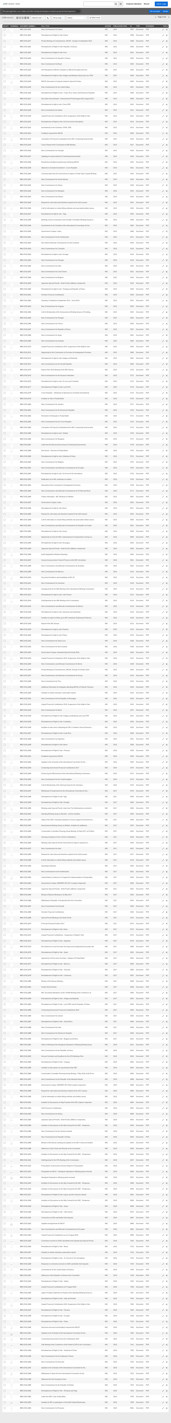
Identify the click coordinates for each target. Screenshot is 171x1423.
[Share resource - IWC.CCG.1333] (167, 1287)
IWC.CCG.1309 (25, 1148)
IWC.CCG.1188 (25, 450)
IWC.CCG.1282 (25, 993)
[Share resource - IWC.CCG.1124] (167, 81)
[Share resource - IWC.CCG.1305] (167, 1125)
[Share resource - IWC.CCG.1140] (167, 174)
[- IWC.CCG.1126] (163, 93)
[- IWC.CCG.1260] (163, 866)
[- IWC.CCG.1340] (163, 1327)
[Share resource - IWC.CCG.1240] (167, 750)
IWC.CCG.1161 (25, 295)
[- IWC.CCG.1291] (163, 1045)
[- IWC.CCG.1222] (163, 647)
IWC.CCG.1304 (25, 1119)
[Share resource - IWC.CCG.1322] (167, 1223)
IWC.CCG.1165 (25, 318)
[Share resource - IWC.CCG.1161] (167, 295)
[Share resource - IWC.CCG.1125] (167, 87)
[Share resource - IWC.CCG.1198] (167, 508)
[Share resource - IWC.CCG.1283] (167, 998)
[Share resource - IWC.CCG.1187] (167, 445)
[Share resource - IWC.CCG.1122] (167, 70)
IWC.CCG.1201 (25, 525)
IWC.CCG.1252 (25, 820)
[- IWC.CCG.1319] (163, 1206)
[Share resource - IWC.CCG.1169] (167, 341)
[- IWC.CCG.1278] (163, 970)
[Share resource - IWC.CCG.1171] (167, 352)
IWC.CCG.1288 (25, 1027)
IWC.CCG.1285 (25, 1010)
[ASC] (48, 17)
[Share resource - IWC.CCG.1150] (167, 231)
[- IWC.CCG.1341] (163, 1333)
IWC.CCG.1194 (25, 485)
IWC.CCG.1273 (25, 941)
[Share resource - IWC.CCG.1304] (167, 1120)
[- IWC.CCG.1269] (163, 918)
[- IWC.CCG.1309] (163, 1148)
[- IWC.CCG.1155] (163, 260)
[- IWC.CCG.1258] (163, 854)
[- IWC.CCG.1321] (163, 1218)
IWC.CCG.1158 (25, 277)
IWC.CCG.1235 (25, 721)
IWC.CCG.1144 (25, 196)
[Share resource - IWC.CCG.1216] (167, 612)
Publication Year (120, 26)
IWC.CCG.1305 (25, 1125)
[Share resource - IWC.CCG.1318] (167, 1200)
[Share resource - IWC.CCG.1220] (167, 635)
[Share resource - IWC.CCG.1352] (167, 1396)
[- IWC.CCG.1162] (163, 300)
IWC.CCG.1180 (25, 404)
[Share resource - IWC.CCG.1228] (167, 681)
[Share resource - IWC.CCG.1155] (167, 260)
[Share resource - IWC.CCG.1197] (167, 502)
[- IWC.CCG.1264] (163, 889)
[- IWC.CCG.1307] (163, 1137)
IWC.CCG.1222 (25, 646)
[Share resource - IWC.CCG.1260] (167, 866)
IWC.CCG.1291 (25, 1045)
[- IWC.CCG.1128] (163, 104)
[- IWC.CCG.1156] (163, 266)
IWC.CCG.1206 (25, 554)
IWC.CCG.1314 (25, 1177)
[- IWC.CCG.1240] (163, 750)
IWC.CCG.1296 (25, 1073)
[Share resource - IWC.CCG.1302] (167, 1108)
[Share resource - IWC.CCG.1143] (167, 191)
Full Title (45, 26)
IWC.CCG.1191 (25, 468)
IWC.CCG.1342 (25, 1339)
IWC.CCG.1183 (25, 422)
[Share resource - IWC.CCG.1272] (167, 935)
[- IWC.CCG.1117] (163, 41)
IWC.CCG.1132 (25, 127)
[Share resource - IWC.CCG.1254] (167, 831)
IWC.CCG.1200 (25, 520)
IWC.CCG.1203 (25, 537)
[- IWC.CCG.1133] (163, 133)
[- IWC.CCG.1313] (163, 1171)
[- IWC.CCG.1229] (163, 687)
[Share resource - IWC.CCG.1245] (167, 779)
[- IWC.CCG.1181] (163, 410)
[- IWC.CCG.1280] (163, 981)
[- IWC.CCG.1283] (163, 998)
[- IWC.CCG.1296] (163, 1073)
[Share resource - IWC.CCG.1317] (167, 1195)
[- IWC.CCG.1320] (163, 1212)
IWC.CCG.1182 (25, 416)
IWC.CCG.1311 (25, 1160)
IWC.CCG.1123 (25, 75)
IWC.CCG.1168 (25, 335)
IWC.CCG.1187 (25, 445)
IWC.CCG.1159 (25, 283)
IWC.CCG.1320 (25, 1212)
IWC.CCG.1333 (25, 1287)
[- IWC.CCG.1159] (163, 283)
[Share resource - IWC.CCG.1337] (167, 1310)
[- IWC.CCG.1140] (163, 174)
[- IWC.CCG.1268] (163, 912)
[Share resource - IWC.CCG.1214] (167, 600)
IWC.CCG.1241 (25, 756)
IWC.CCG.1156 (25, 266)
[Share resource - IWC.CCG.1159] (167, 283)
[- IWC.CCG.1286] (163, 1016)
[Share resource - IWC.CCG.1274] (167, 947)
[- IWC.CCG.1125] (163, 87)
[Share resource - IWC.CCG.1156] (167, 266)
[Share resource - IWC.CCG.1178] (167, 393)
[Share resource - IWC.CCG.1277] (167, 964)
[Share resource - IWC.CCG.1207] (167, 560)
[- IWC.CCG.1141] (163, 179)
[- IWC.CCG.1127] (163, 98)
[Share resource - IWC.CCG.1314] (167, 1177)
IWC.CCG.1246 (25, 785)
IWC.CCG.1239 (25, 744)
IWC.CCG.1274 (25, 946)
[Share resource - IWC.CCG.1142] (167, 185)
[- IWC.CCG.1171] (163, 352)
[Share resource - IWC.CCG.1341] (167, 1333)
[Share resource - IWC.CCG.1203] (167, 537)
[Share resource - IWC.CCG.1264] (167, 889)
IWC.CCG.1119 (25, 52)
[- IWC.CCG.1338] (163, 1316)
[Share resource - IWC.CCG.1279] (167, 975)
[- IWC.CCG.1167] (163, 329)
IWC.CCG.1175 (25, 375)
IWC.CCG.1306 (25, 1131)
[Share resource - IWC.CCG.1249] (167, 802)
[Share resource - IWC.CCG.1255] (167, 837)
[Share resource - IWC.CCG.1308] (167, 1143)
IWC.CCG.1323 (25, 1229)
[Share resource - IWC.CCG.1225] (167, 664)
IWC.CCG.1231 (25, 698)
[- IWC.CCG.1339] (163, 1321)
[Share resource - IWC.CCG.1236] (167, 727)
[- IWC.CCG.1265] (163, 895)
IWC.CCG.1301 (25, 1102)
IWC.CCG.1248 (25, 796)
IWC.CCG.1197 (25, 502)
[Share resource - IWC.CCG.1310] (167, 1154)
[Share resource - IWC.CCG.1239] (167, 745)
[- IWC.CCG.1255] (163, 837)
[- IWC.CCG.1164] (163, 312)
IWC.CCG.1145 (25, 202)
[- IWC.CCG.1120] (163, 58)
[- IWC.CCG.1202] (163, 531)
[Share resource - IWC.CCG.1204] (167, 543)
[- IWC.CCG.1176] (163, 381)
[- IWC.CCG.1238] (163, 739)
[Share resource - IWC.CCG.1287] (167, 1021)
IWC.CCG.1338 (25, 1316)
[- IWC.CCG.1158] (163, 277)
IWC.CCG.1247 (25, 791)
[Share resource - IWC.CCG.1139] (167, 168)
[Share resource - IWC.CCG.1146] (167, 208)
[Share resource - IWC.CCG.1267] (167, 906)
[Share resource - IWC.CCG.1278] (167, 970)
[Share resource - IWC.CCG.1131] (167, 122)
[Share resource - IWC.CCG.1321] (167, 1218)
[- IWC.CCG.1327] (163, 1252)
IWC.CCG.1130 (25, 116)
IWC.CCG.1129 (25, 110)
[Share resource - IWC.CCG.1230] (167, 693)
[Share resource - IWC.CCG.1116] (167, 35)
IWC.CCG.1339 (25, 1321)
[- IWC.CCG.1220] (163, 635)
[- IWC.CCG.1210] (163, 577)
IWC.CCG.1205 (25, 548)
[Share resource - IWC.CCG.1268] (167, 912)
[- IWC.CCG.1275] (163, 952)
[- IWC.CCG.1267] (163, 906)
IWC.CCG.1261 (25, 871)
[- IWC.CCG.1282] (163, 993)
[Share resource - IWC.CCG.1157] (167, 272)
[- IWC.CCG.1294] (163, 1062)
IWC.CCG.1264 (25, 889)
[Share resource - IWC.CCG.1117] (167, 41)
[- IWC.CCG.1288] (163, 1027)
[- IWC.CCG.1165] (163, 318)
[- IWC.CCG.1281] (163, 987)
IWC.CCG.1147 (25, 214)
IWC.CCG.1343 (25, 1344)
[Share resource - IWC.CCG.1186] (167, 439)
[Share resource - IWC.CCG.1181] (167, 410)
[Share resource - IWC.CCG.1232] (167, 704)
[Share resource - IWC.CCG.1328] (167, 1258)
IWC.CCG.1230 (25, 693)
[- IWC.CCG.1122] (163, 70)
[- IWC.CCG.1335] (163, 1298)
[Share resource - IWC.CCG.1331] (167, 1275)
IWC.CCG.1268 (25, 912)
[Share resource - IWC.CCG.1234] (167, 716)
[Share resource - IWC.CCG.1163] (167, 306)
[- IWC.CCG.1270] (163, 923)
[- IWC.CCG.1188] (163, 450)
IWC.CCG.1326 (25, 1246)
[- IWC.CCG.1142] (163, 185)
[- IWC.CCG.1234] (163, 716)
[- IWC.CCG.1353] (163, 1402)
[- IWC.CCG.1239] (163, 745)
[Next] (169, 17)
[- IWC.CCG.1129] (163, 110)
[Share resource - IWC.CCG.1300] (167, 1096)
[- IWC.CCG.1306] (163, 1131)
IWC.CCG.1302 (25, 1108)
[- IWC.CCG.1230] (163, 693)
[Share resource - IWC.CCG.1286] (167, 1016)
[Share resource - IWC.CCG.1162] (167, 300)
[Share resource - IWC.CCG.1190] (167, 462)
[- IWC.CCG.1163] (163, 306)
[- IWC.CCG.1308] (163, 1143)
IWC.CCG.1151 (25, 237)
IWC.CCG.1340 (25, 1327)
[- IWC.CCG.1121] (163, 64)
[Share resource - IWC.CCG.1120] (167, 58)
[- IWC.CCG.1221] (163, 641)
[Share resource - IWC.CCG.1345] (167, 1356)
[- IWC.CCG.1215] (163, 606)
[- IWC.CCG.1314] (163, 1177)
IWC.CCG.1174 (25, 370)
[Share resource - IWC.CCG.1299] (167, 1091)
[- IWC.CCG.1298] (163, 1085)
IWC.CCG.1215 (25, 606)
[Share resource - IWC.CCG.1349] (167, 1379)
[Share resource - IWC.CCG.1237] (167, 733)
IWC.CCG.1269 (25, 918)
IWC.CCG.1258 (25, 854)
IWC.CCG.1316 (25, 1189)
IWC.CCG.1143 (25, 191)
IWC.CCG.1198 (25, 508)
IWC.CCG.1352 (25, 1396)
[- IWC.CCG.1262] (163, 877)
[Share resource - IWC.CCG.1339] (167, 1321)
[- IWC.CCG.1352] (163, 1396)
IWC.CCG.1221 (25, 641)
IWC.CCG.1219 (25, 629)
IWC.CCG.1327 (25, 1252)
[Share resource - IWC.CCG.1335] (167, 1298)
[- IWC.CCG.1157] (163, 272)
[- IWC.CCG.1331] (163, 1275)
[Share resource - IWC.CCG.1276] (167, 958)
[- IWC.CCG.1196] (163, 497)
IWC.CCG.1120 (25, 58)
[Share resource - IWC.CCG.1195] (167, 491)
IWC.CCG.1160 (25, 289)
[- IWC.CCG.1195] (163, 491)
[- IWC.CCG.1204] (163, 543)
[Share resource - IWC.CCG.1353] (167, 1402)
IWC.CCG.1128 (25, 104)
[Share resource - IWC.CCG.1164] (167, 312)
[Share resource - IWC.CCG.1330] (167, 1270)
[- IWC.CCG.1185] (163, 433)
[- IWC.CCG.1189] (163, 456)
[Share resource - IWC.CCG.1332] (167, 1281)
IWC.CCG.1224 (25, 658)
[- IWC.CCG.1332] (163, 1281)
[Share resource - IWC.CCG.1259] (167, 860)
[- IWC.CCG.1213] (163, 595)
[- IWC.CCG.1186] (163, 439)
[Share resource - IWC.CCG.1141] (167, 179)
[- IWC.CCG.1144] (163, 197)
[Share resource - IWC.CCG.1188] (167, 450)
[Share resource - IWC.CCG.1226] (167, 670)
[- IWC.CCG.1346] (163, 1362)
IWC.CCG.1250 (25, 808)
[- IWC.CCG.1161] (163, 295)
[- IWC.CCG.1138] (163, 162)
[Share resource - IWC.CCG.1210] (167, 577)
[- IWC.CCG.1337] (163, 1310)
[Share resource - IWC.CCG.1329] (167, 1264)
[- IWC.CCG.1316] (163, 1189)
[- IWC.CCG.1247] (163, 791)
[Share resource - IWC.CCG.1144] (167, 197)
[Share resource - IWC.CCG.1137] (167, 156)
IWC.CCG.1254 (25, 831)
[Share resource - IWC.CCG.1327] (167, 1252)
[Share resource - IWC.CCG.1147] (167, 214)
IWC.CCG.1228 (25, 681)
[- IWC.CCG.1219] (163, 629)
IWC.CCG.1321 (25, 1218)
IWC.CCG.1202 (25, 531)
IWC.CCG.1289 (25, 1033)
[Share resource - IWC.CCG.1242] (167, 762)
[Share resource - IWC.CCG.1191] (167, 468)
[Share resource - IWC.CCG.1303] (167, 1114)
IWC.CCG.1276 (25, 958)
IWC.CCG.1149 (25, 225)
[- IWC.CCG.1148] (163, 220)
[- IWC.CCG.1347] (163, 1368)
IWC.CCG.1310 (25, 1154)
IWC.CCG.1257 (25, 848)
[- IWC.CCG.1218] (163, 623)
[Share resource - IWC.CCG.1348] (167, 1373)
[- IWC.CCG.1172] (163, 358)
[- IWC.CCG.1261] (163, 872)
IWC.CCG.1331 (25, 1275)
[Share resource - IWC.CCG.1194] (167, 485)
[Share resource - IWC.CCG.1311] (167, 1160)
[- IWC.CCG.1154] (163, 254)
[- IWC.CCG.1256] (163, 843)
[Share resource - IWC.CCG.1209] (167, 571)
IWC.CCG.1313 (25, 1171)
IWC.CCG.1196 (25, 497)
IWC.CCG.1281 (25, 987)
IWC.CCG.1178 (25, 393)
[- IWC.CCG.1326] (163, 1246)
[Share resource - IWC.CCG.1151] (167, 237)
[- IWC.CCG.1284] (163, 1004)
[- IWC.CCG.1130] (163, 116)
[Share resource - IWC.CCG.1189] (167, 456)
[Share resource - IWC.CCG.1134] (167, 139)
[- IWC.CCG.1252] (163, 820)
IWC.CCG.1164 (25, 312)
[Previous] (156, 17)
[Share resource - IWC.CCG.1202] (167, 531)
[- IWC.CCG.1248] (163, 797)
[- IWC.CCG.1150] (163, 231)
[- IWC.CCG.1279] (163, 975)
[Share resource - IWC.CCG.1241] (167, 756)
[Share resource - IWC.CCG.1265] (167, 895)
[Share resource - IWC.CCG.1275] (167, 952)
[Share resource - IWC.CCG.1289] (167, 1033)
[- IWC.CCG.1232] (163, 704)
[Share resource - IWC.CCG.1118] (167, 47)
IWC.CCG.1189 (25, 456)
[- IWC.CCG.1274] (163, 947)
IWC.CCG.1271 (25, 929)
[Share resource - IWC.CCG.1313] (167, 1171)
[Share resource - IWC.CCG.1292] (167, 1050)
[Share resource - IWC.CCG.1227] (167, 675)
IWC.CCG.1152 (25, 243)
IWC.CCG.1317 (25, 1194)
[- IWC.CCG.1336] (163, 1304)
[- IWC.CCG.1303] (163, 1114)
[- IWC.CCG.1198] (163, 508)
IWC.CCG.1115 (25, 29)
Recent (146, 4)
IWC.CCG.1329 (25, 1264)
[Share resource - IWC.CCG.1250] (167, 808)
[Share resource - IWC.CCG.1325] (167, 1241)
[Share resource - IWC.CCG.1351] (167, 1391)
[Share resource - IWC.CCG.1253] (167, 825)
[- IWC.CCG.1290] (163, 1039)
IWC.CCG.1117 (25, 41)
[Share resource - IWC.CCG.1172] (167, 358)
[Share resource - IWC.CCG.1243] (167, 768)
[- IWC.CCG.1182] (163, 416)
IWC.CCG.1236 (25, 727)
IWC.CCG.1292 (25, 1050)
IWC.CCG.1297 (25, 1079)
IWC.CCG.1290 (25, 1039)
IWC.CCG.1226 (25, 670)
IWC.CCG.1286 (25, 1016)
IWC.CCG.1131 (25, 122)
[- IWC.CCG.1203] (163, 537)
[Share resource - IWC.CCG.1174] (167, 370)
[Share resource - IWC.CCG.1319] (167, 1206)
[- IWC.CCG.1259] (163, 860)
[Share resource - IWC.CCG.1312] (167, 1166)
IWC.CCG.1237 (25, 733)
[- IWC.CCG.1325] (163, 1241)
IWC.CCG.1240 (25, 750)
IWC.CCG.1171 (25, 352)
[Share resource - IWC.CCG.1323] (167, 1229)
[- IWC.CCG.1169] (163, 341)
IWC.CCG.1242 (25, 762)
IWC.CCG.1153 (25, 248)
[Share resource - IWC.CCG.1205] (167, 548)
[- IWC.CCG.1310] (163, 1154)
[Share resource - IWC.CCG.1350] (167, 1385)
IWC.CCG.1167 (25, 329)
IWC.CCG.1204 (25, 543)
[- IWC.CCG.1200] (163, 520)
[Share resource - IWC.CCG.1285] (167, 1010)
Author (108, 26)
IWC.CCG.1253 (25, 825)
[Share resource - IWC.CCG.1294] (167, 1062)
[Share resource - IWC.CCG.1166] (167, 324)
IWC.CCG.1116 (25, 35)
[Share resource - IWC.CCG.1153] (167, 249)
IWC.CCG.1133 (25, 133)
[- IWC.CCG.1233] (163, 710)
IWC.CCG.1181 (25, 410)
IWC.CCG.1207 (25, 560)
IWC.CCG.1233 (25, 710)
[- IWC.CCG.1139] (163, 168)
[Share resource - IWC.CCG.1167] (167, 329)
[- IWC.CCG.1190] (163, 462)
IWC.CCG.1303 (25, 1114)
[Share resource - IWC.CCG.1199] (167, 514)
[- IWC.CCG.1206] (163, 554)
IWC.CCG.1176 (25, 381)
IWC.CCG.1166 (25, 323)
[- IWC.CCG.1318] (163, 1200)
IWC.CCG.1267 (25, 906)
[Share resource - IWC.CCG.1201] (167, 525)
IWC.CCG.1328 (25, 1258)
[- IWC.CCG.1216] (163, 612)
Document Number (27, 26)
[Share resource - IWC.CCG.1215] (167, 606)
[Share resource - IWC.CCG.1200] (167, 520)
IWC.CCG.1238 (25, 739)
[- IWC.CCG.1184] (163, 427)
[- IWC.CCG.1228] (163, 681)
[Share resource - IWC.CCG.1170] (167, 347)
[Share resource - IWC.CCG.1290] (167, 1039)
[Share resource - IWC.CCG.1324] (167, 1235)
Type (138, 26)
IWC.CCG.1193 (25, 479)
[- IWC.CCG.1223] (163, 652)
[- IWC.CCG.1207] (163, 560)
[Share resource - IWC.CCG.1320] (167, 1212)
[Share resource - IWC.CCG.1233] (167, 710)
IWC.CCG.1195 (25, 491)
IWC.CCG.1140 (25, 173)
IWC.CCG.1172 (25, 358)
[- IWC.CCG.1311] (163, 1160)
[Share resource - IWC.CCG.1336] (167, 1304)
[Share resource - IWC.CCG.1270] (167, 923)
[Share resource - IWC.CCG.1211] (167, 583)
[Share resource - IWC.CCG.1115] (167, 29)
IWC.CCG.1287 (25, 1021)
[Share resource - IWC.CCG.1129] (167, 110)
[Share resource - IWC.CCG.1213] (167, 595)
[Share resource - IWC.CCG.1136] (167, 150)
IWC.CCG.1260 (25, 866)
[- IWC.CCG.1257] (163, 848)
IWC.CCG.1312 (25, 1166)
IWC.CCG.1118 (25, 47)
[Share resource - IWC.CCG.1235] (167, 722)
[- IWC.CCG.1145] (163, 202)
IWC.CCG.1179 (25, 398)
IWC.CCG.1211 (25, 583)
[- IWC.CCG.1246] (163, 785)
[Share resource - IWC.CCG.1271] (167, 929)
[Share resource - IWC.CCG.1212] (167, 589)
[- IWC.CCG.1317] (163, 1195)
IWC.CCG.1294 (25, 1062)
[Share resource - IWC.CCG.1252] (167, 820)
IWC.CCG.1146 (25, 208)
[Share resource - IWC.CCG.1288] (167, 1027)
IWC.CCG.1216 (25, 612)
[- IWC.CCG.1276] (163, 958)
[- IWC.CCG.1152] (163, 243)
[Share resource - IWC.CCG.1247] (167, 791)
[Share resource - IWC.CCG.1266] (167, 900)
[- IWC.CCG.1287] (163, 1021)
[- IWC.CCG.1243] (163, 768)
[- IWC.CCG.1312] (163, 1166)
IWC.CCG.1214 (25, 600)
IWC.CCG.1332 (25, 1281)
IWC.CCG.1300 (25, 1096)
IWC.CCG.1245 (25, 779)
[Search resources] (116, 4)
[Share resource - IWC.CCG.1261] (167, 872)
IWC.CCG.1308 (25, 1143)
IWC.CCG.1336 (25, 1304)
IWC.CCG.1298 (25, 1085)
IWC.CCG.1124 (25, 81)
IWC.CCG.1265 (25, 895)
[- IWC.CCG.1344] (163, 1350)
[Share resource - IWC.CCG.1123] (167, 75)
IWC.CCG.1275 (25, 952)
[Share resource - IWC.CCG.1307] (167, 1137)
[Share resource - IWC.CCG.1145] (167, 202)
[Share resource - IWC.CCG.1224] (167, 658)
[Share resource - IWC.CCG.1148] (167, 220)
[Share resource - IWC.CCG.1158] (167, 277)
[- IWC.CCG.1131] (163, 122)
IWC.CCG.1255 (25, 837)
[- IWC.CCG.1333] (163, 1287)
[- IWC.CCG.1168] (163, 335)
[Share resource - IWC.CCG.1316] (167, 1189)
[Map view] (28, 18)
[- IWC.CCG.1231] (163, 698)
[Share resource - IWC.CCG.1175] (167, 375)
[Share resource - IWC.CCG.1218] (167, 623)
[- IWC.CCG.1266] (163, 900)
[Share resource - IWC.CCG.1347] (167, 1368)
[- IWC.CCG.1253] (163, 825)
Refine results (96, 17)
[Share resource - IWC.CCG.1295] (167, 1068)
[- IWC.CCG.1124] (163, 81)
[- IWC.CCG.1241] (163, 756)
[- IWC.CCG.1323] (163, 1229)
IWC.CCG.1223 (25, 652)
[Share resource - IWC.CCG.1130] (167, 116)
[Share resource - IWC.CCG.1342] (167, 1339)
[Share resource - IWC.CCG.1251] (167, 814)
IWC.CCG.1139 (25, 168)
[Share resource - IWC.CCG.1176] (167, 381)
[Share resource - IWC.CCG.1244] (167, 773)
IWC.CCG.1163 (25, 306)
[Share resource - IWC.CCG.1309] (167, 1148)
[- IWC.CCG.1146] (163, 208)
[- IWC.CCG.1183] (163, 422)
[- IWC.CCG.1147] (163, 214)
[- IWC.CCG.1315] (163, 1183)
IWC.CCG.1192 (25, 473)
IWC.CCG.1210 (25, 577)
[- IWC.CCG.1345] (163, 1356)
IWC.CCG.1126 (25, 93)
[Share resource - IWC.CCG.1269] (167, 918)
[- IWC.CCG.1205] (163, 548)
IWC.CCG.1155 (25, 260)
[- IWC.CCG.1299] (163, 1091)
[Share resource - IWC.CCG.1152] (167, 243)
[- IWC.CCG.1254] (163, 831)
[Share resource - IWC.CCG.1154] (167, 254)
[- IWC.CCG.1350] (163, 1385)
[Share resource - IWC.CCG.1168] (167, 335)
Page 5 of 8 (162, 17)
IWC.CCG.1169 (25, 341)
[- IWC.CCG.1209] (163, 571)
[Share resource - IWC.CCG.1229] (167, 687)
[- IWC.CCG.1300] (163, 1096)
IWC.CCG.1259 (25, 860)
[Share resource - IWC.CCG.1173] (167, 364)
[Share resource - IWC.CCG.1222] (167, 647)
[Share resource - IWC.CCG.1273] (167, 941)
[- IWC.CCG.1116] (163, 35)
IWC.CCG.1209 (25, 571)
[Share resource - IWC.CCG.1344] (167, 1350)
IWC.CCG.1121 (25, 64)
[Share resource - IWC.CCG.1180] (167, 404)
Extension (150, 26)
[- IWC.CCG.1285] (163, 1010)
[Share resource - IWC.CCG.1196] (167, 497)
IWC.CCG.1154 (25, 254)
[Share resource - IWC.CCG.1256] (167, 843)
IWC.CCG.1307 (25, 1137)
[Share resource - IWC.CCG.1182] (167, 416)
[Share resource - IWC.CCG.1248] (167, 797)
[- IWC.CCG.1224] (163, 658)
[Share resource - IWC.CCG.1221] (167, 641)
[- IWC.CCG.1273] (163, 941)
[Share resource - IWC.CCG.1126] (167, 93)
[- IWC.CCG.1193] (163, 479)
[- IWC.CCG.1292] (163, 1050)
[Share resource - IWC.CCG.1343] (167, 1345)
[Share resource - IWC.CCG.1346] (167, 1362)
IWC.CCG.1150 (25, 231)
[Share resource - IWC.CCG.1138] (167, 162)
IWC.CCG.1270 (25, 923)
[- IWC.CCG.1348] (163, 1373)
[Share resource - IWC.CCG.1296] (167, 1073)
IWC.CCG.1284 (25, 1004)
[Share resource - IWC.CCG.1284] (167, 1004)
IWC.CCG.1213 (25, 595)
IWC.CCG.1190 (25, 462)
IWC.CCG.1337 (25, 1310)
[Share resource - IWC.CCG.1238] (167, 739)
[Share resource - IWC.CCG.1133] (167, 133)
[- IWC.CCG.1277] (163, 964)
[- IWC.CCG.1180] (163, 404)
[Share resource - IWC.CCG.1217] (167, 618)
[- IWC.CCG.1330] (163, 1270)
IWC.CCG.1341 (25, 1333)
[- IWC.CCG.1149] (163, 225)
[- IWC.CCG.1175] (163, 375)
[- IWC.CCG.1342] (163, 1339)
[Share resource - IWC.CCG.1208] (167, 566)
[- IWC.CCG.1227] (163, 675)
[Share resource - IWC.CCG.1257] (167, 848)
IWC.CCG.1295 (25, 1068)
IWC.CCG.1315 (25, 1183)
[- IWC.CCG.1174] (163, 370)
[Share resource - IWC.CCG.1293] (167, 1056)
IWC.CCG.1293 (25, 1056)
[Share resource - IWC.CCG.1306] (167, 1131)
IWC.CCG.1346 (25, 1362)
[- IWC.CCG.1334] (163, 1293)
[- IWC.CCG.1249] (163, 802)
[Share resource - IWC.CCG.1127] (167, 98)
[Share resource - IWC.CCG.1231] (167, 698)
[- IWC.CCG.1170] (163, 347)
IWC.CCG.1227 (25, 675)
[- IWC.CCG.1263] (163, 883)
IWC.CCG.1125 (25, 87)
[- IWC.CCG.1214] (163, 600)
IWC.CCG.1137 (25, 156)
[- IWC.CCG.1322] (163, 1223)
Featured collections (134, 4)
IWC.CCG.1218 (25, 623)
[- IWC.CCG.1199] (163, 514)
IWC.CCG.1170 (25, 346)
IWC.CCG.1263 (25, 883)
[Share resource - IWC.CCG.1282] (167, 993)
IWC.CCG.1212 (25, 589)
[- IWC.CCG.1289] (163, 1033)
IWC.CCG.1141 (25, 179)
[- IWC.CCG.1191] (163, 468)
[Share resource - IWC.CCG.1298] (167, 1085)
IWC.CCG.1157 (25, 271)
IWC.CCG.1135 (25, 145)
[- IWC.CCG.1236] (163, 727)
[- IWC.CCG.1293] (163, 1056)
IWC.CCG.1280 (25, 981)
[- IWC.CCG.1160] (163, 289)
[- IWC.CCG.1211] (163, 583)
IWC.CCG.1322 (25, 1223)
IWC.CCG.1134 (25, 139)
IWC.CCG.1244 (25, 773)
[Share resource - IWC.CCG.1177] (167, 387)
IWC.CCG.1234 (25, 716)
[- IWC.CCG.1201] (163, 525)
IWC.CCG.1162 (25, 300)
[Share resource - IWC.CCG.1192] (167, 473)
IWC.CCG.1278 (25, 970)
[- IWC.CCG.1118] (163, 47)
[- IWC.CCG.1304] (163, 1120)
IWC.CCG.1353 (25, 1402)
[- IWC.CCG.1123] (163, 75)
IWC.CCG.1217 (25, 618)
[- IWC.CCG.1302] (163, 1108)
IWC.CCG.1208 (25, 566)
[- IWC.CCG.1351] (163, 1391)
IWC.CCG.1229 (25, 687)
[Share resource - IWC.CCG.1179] (167, 399)
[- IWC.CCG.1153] (163, 249)
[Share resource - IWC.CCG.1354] (167, 1408)
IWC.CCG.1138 (25, 162)
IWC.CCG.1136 (25, 150)
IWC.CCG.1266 (25, 900)
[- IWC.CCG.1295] (163, 1068)
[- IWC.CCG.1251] (163, 814)
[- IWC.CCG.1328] (163, 1258)
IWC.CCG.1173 (25, 364)
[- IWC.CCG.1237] (163, 733)
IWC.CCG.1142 (25, 185)
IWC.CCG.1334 (25, 1293)
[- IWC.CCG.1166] (163, 324)
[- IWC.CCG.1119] (163, 52)
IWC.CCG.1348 (25, 1373)
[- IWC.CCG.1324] (163, 1235)
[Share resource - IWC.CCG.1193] (167, 479)
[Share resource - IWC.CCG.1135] (167, 145)
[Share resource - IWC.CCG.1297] (167, 1079)
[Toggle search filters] (120, 4)
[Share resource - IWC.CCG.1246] (167, 785)
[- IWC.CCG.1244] (163, 773)
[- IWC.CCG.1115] (163, 29)
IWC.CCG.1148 (25, 220)
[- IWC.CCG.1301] (163, 1102)
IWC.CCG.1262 (25, 877)
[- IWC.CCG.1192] (163, 473)
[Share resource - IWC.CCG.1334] (167, 1293)
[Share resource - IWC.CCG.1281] (167, 987)
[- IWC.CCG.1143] (163, 191)
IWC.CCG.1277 (25, 964)
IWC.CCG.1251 (25, 814)
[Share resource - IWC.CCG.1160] (167, 289)
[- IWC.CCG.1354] (163, 1408)
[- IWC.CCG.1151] (163, 237)
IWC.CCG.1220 (25, 635)
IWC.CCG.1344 (25, 1350)
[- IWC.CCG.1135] (163, 145)
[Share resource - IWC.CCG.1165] (167, 318)
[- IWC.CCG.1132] (163, 127)
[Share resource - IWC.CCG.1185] (167, 433)
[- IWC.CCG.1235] (163, 722)
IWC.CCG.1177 (25, 387)
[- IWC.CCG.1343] (163, 1345)
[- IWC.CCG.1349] (163, 1379)
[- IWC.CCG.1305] (163, 1125)
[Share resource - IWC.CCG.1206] (167, 554)
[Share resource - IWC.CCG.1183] (167, 422)
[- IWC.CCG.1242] (163, 762)
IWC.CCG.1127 (25, 98)
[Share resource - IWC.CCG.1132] (167, 127)
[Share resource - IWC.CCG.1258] (167, 854)
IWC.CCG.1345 (25, 1356)
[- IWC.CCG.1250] (163, 808)
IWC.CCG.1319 (25, 1206)
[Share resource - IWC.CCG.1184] (167, 427)
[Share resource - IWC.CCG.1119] (167, 52)
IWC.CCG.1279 (25, 975)
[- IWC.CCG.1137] (163, 156)
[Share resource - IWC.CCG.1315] (167, 1183)
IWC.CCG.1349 (25, 1379)
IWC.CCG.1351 (25, 1391)
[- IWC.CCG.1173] (163, 364)
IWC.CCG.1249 (25, 802)
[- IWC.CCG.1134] (163, 139)
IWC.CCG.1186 (25, 439)
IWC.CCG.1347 (25, 1368)
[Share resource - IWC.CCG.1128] (167, 104)
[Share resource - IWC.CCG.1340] (167, 1327)
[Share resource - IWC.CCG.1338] (167, 1316)
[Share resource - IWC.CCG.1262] (167, 877)
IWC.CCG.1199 (25, 514)
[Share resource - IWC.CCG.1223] (167, 652)
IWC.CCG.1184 (25, 427)
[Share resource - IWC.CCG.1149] (167, 225)
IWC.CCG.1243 (25, 768)
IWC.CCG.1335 (25, 1298)
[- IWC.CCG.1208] (163, 566)
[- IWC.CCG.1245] (163, 779)
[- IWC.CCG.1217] (163, 618)
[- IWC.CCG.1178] (163, 393)
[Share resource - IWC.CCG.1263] (167, 883)
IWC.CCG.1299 (25, 1091)
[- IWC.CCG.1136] (163, 150)
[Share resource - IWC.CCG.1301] (167, 1102)
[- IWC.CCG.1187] (163, 445)
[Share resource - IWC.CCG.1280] (167, 981)
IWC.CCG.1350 (25, 1385)
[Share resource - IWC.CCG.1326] (167, 1246)
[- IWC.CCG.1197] (163, 502)
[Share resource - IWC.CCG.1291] (167, 1045)
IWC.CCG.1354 (25, 1408)
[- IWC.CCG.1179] (163, 399)
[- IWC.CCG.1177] (163, 387)
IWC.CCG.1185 (25, 433)
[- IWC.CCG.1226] (163, 670)
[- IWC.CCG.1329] (163, 1264)
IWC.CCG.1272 (25, 935)
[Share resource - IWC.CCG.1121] (167, 64)
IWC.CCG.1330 (25, 1269)
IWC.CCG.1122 (25, 70)
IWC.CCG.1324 (25, 1235)
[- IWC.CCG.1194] (163, 485)
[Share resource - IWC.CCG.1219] (167, 629)
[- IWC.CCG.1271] (163, 929)
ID (131, 26)
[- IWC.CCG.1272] (163, 935)
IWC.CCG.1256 (25, 843)
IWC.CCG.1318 (25, 1200)
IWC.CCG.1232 (25, 704)
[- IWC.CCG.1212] (163, 589)
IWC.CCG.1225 (25, 664)
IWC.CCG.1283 (25, 998)
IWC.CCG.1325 (25, 1241)
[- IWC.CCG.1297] (163, 1079)
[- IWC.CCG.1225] (163, 664)
